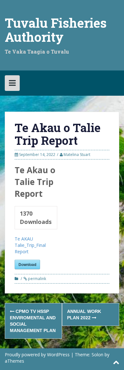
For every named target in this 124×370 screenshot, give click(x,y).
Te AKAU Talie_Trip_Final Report (30, 245)
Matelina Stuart (77, 154)
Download (27, 264)
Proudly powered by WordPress (37, 355)
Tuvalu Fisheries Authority (56, 29)
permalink (36, 278)
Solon (97, 355)
